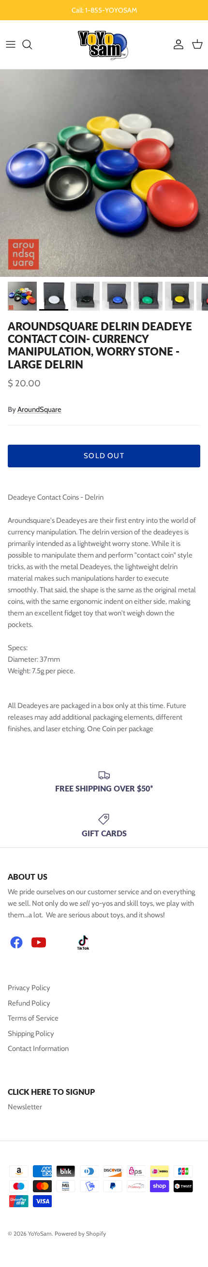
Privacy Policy (29, 987)
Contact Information (38, 1048)
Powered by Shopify (80, 1233)
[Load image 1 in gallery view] (104, 173)
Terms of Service (33, 1018)
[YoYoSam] (104, 44)
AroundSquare (39, 409)
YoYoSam (40, 1233)
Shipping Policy (31, 1033)
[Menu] (10, 44)
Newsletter (25, 1107)
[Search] (32, 44)
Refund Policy (29, 1003)
